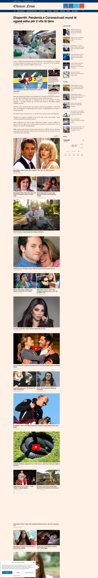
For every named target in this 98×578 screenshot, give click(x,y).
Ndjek (71, 4)
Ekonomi (55, 11)
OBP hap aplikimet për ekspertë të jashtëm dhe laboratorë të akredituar (76, 31)
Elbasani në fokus (31, 11)
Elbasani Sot (21, 11)
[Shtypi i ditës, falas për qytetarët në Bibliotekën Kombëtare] (66, 105)
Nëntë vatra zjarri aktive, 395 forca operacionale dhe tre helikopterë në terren (77, 128)
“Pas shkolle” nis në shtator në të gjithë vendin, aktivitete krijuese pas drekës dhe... (77, 112)
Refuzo (18, 572)
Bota (19, 14)
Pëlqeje (65, 4)
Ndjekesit (76, 4)
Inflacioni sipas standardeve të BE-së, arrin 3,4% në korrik (77, 39)
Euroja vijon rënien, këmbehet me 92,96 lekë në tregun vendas (77, 73)
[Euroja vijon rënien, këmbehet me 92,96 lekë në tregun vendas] (66, 74)
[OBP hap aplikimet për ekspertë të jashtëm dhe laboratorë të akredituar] (66, 32)
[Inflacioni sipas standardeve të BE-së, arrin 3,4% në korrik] (66, 40)
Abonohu (82, 4)
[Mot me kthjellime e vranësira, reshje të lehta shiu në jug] (66, 121)
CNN (22, 103)
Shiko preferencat (29, 572)
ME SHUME (74, 11)
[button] (33, 562)
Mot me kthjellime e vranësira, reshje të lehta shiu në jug (77, 120)
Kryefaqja (15, 14)
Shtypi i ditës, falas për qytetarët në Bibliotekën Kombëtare (76, 105)
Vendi (65, 82)
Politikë (49, 11)
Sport (68, 11)
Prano (7, 572)
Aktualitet (42, 11)
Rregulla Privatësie (16, 575)
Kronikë (62, 11)
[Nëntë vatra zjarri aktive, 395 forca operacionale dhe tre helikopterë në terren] (66, 129)
